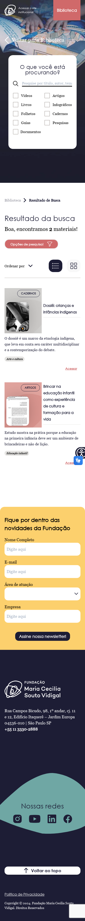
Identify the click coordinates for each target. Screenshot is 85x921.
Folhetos (28, 113)
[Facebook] (67, 819)
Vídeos (26, 95)
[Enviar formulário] (15, 83)
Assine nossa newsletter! (42, 636)
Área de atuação (19, 584)
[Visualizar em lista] (55, 266)
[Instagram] (17, 819)
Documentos (30, 132)
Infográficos (62, 104)
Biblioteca (67, 10)
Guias (25, 123)
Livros (26, 104)
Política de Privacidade (24, 894)
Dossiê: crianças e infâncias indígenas (60, 308)
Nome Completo (19, 539)
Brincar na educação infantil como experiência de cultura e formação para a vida (59, 402)
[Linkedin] (52, 819)
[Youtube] (34, 819)
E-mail (11, 562)
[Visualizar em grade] (73, 266)
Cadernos (60, 113)
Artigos (59, 95)
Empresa (13, 606)
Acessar (71, 368)
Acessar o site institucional (27, 10)
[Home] (10, 10)
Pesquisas (60, 123)
